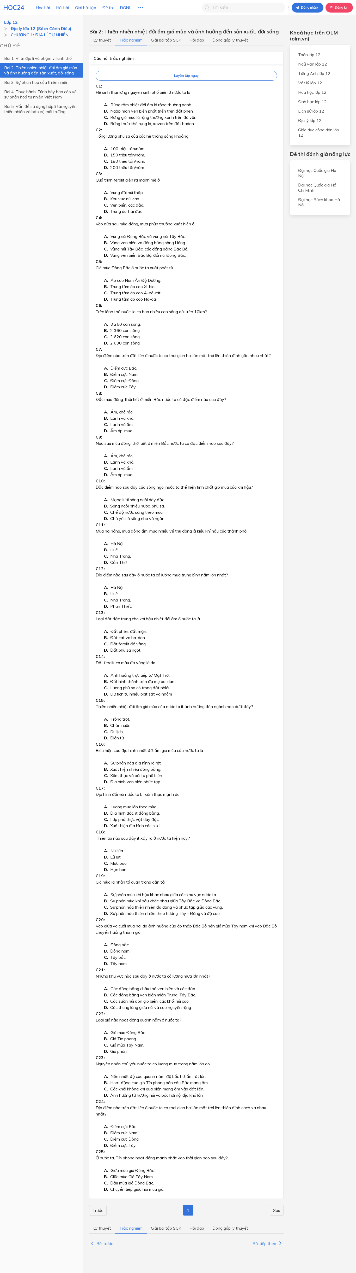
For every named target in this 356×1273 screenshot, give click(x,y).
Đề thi (108, 7)
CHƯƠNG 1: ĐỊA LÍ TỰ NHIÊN (40, 34)
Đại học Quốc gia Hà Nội (317, 173)
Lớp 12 (11, 22)
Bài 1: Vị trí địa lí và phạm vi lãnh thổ (38, 58)
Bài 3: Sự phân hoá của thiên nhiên (36, 82)
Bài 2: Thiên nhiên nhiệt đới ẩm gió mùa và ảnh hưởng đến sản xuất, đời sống (40, 70)
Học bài (43, 7)
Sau (276, 1210)
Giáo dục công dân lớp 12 (318, 132)
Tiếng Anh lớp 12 (314, 73)
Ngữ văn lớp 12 (312, 64)
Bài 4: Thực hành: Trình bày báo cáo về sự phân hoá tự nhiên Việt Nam (40, 94)
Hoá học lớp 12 (312, 92)
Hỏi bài (62, 7)
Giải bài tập (85, 7)
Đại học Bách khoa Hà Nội (319, 202)
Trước (98, 1210)
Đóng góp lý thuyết (230, 40)
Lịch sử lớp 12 (311, 111)
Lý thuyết (102, 40)
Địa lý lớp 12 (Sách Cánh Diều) (41, 28)
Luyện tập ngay (186, 76)
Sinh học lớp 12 (312, 101)
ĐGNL (125, 7)
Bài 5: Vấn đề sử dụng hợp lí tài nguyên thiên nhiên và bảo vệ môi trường (40, 109)
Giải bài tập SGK (166, 40)
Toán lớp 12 (309, 54)
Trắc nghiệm (131, 40)
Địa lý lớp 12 (310, 120)
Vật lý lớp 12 (310, 82)
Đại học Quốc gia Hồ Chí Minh (317, 187)
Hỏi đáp (196, 40)
